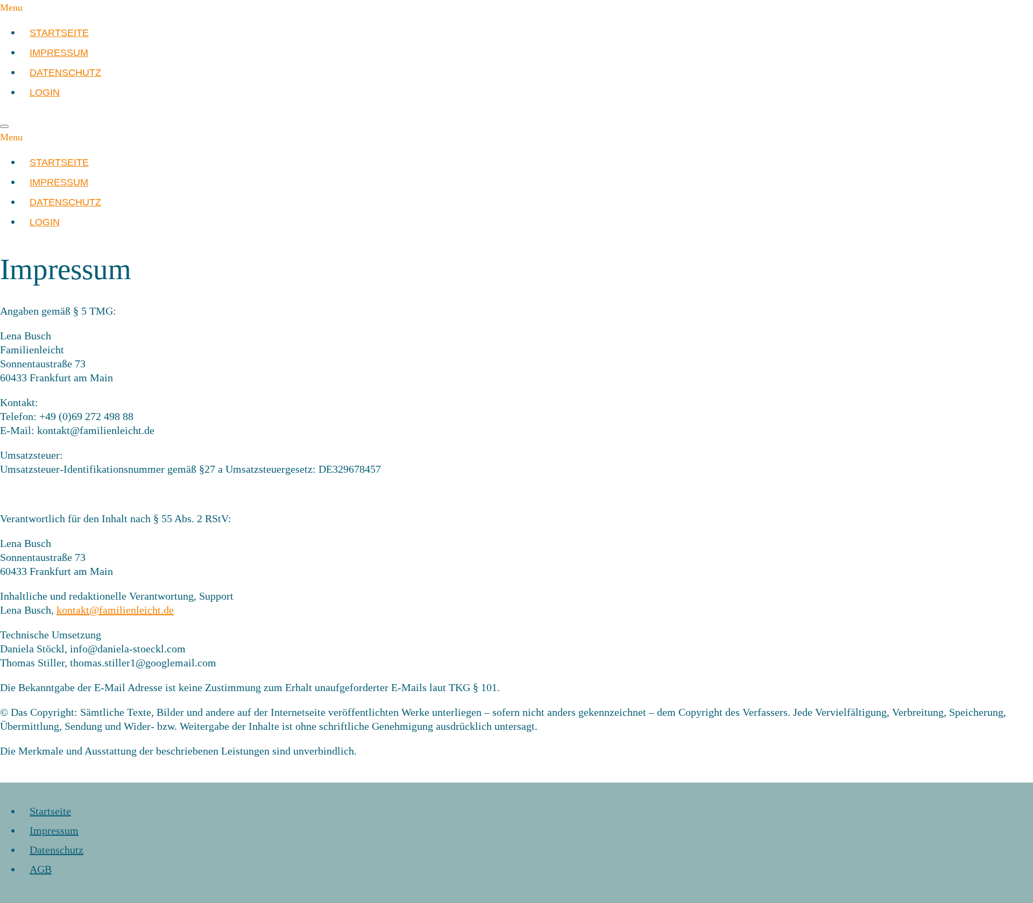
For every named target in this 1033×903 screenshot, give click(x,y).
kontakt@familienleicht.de (115, 610)
